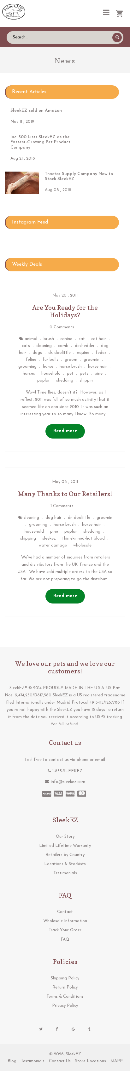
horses (29, 373)
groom (71, 360)
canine (66, 339)
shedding (64, 380)
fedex (101, 353)
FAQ (65, 940)
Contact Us (60, 1061)
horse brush (71, 367)
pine (99, 373)
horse (48, 367)
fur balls (50, 360)
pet (70, 373)
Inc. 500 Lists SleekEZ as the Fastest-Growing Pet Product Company (40, 142)
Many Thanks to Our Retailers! (65, 494)
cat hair (98, 339)
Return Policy (65, 987)
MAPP (116, 1061)
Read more (65, 431)
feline (31, 360)
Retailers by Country (65, 855)
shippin (86, 380)
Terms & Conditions (65, 996)
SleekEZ (73, 1054)
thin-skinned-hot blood (83, 538)
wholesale (82, 545)
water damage (53, 545)
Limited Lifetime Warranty (65, 846)
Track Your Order (65, 930)
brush (49, 339)
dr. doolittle (59, 353)
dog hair (53, 518)
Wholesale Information (65, 921)
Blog (12, 1061)
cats (26, 346)
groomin (91, 360)
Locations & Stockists (65, 864)
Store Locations (90, 1061)
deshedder (85, 346)
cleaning (44, 346)
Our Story (65, 837)
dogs (37, 353)
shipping (28, 538)
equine (83, 353)
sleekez (49, 538)
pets (84, 373)
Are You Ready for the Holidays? (65, 311)
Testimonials (65, 873)
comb (63, 346)
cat (82, 339)
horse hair (97, 367)
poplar (43, 380)
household (51, 373)
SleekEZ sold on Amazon (36, 110)
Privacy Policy (65, 1006)
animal (31, 339)
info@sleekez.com (68, 782)
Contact (65, 912)
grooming (27, 367)
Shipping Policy (65, 978)
